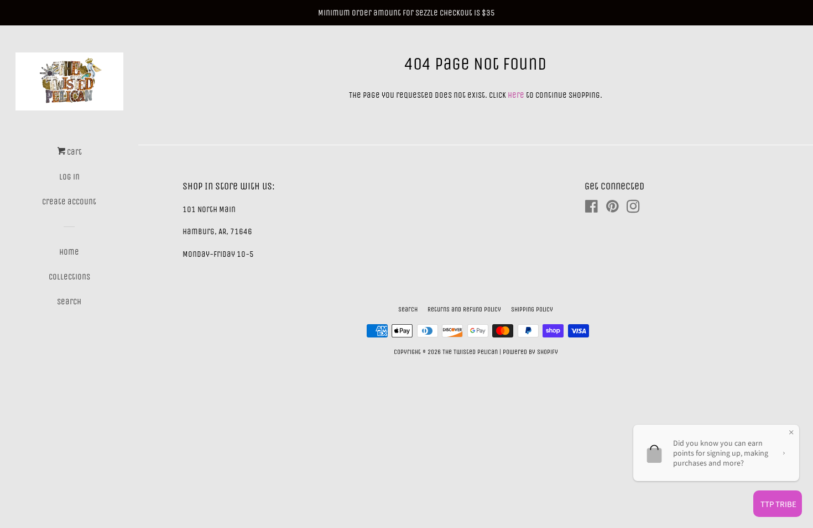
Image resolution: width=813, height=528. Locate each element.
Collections (69, 277)
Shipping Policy (532, 309)
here (516, 95)
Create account (69, 202)
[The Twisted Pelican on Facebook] (591, 209)
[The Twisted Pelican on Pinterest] (612, 209)
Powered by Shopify (530, 352)
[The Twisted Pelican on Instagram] (633, 209)
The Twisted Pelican (470, 352)
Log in (69, 177)
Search (69, 302)
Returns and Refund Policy (464, 309)
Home (69, 252)
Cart (73, 152)
